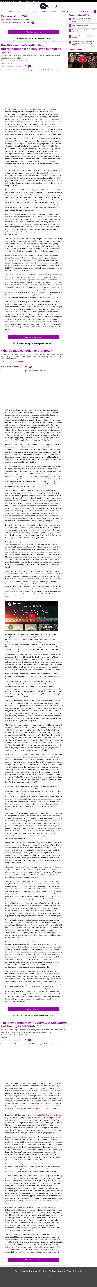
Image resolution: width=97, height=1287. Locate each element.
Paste (2, 1)
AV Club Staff (7, 19)
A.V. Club (8, 1)
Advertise (34, 1271)
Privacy (69, 1271)
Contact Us (78, 1271)
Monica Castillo (7, 61)
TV (28, 11)
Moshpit (36, 1)
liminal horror (17, 66)
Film (35, 11)
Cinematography (17, 367)
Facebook (52, 1271)
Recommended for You (79, 15)
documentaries (17, 1040)
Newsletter (85, 11)
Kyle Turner (6, 361)
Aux (74, 11)
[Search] (1, 11)
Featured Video (75, 50)
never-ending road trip (53, 170)
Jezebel (15, 1)
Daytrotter (29, 1)
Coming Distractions (18, 22)
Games (53, 11)
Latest (10, 11)
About (17, 1271)
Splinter (22, 1)
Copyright (61, 1271)
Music (44, 11)
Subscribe (64, 11)
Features (8, 22)
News (19, 11)
